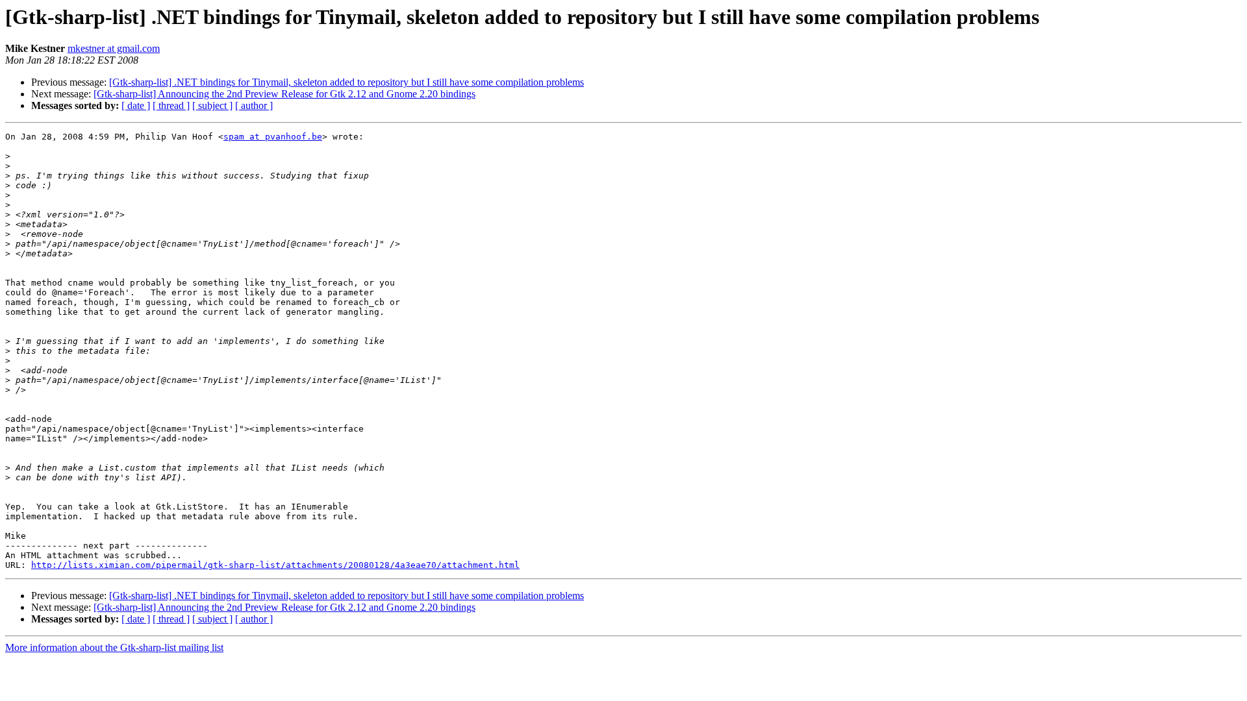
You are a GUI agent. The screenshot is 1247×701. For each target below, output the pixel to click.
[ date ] (135, 105)
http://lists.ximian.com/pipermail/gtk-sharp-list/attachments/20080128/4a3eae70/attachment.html (275, 565)
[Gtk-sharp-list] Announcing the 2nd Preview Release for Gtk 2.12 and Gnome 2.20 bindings (284, 93)
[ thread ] (171, 105)
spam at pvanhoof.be (272, 136)
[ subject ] (212, 105)
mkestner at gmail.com (114, 48)
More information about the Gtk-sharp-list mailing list (114, 647)
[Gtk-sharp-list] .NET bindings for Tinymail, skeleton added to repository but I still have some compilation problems (346, 82)
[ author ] (254, 105)
